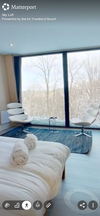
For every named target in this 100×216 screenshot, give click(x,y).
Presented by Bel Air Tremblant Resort (29, 19)
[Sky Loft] (50, 108)
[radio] (7, 205)
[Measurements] (48, 205)
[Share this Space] (82, 205)
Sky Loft (8, 15)
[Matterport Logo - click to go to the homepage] (19, 6)
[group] (17, 205)
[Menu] (93, 205)
